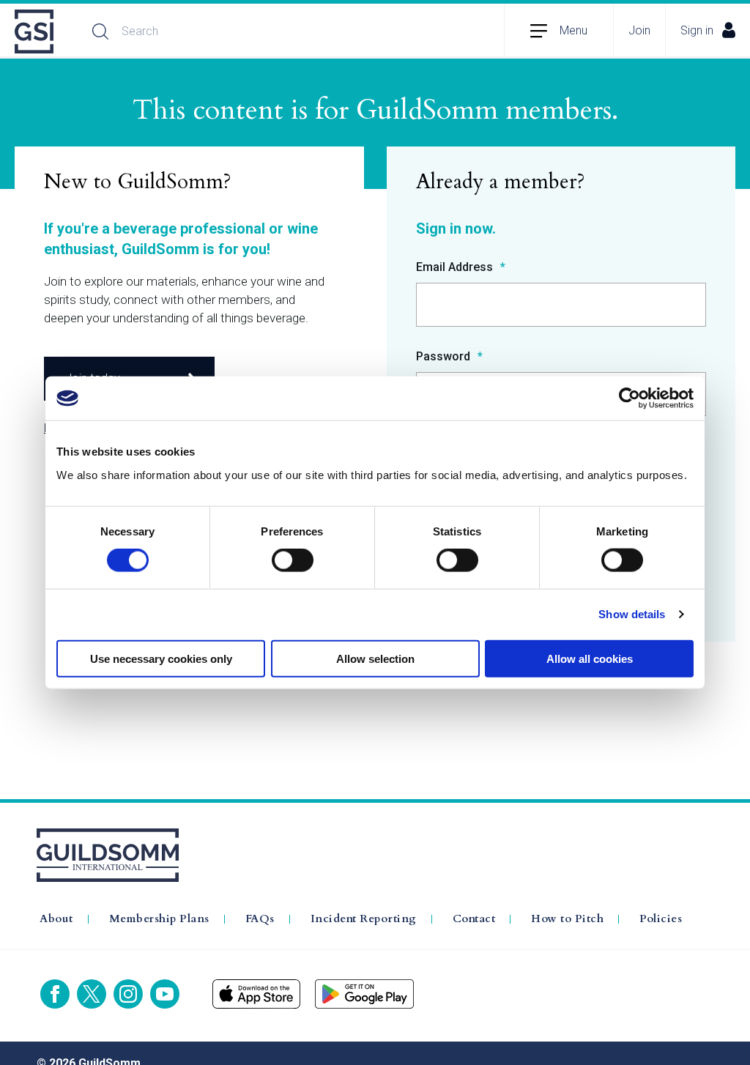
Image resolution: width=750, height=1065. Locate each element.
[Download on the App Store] (256, 994)
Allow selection (375, 658)
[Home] (35, 31)
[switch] (292, 560)
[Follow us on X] (91, 994)
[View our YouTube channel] (164, 994)
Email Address (456, 267)
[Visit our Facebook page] (55, 994)
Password (444, 357)
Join (639, 30)
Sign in (696, 30)
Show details (631, 614)
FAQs (260, 918)
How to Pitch (567, 918)
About (56, 918)
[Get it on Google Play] (364, 994)
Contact (474, 918)
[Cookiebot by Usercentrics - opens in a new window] (629, 398)
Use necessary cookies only (161, 658)
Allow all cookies (589, 658)
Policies (660, 918)
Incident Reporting (364, 918)
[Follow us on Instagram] (128, 994)
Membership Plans (159, 918)
